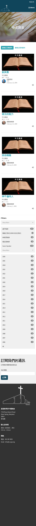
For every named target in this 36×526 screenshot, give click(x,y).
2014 (17, 308)
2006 (17, 342)
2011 (17, 321)
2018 (17, 291)
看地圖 (3, 419)
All (3, 346)
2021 (17, 278)
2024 (17, 265)
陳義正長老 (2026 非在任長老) (17, 233)
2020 (17, 282)
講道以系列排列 (20, 48)
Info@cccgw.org (10, 442)
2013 (17, 312)
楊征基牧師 (17, 242)
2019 (17, 286)
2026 (17, 256)
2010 (17, 325)
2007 (17, 338)
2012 (17, 316)
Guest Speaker (17, 246)
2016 (17, 299)
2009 (17, 329)
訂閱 (4, 377)
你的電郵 (4, 370)
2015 (17, 304)
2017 (17, 295)
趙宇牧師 (17, 229)
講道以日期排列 (7, 48)
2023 (17, 269)
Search (31, 2)
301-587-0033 (9, 439)
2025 (17, 261)
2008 (17, 334)
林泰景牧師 (17, 237)
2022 (17, 274)
